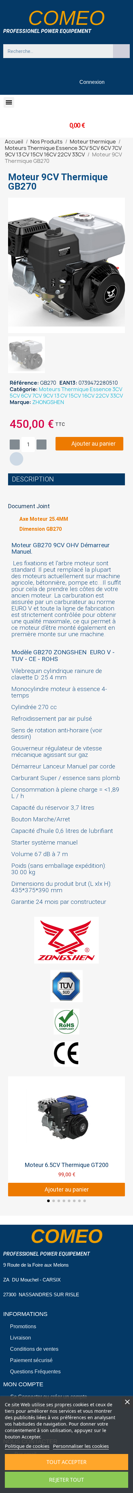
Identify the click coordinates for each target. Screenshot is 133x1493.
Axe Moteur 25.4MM (43, 519)
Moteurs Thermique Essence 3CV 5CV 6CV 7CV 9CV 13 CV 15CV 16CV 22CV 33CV (66, 392)
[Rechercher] (121, 51)
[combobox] (55, 51)
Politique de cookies (27, 1446)
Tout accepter (66, 1462)
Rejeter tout (66, 1479)
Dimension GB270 (40, 529)
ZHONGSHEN (48, 402)
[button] (9, 102)
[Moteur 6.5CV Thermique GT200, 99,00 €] (66, 1136)
